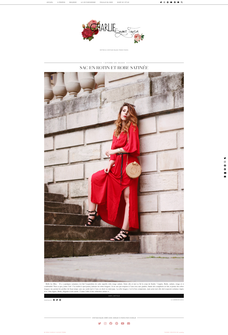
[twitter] (99, 323)
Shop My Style (123, 2)
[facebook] (110, 323)
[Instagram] (164, 2)
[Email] (178, 2)
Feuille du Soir (106, 2)
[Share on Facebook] (54, 300)
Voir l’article (114, 296)
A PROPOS (61, 2)
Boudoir (73, 2)
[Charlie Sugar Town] (114, 30)
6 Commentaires (177, 300)
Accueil (50, 2)
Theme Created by (174, 332)
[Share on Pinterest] (60, 300)
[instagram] (105, 323)
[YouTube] (171, 2)
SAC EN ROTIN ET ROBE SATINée (114, 67)
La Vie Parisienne (88, 2)
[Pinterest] (168, 2)
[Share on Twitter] (57, 300)
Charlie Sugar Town (58, 332)
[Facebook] (175, 2)
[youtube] (122, 323)
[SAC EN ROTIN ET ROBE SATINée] (114, 281)
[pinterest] (116, 323)
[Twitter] (161, 2)
